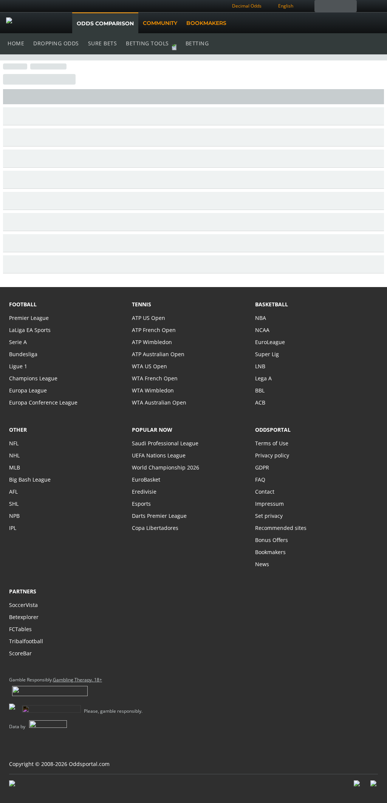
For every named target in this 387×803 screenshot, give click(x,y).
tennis (141, 304)
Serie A (18, 342)
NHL (14, 455)
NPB (14, 515)
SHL (14, 503)
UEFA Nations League (159, 455)
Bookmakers (206, 23)
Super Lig (267, 354)
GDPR (262, 467)
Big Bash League (30, 479)
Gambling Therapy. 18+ (77, 680)
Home (16, 43)
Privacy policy (272, 455)
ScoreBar (20, 653)
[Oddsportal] (44, 23)
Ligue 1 (18, 366)
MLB (14, 467)
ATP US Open (148, 317)
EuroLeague (270, 342)
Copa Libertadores (155, 527)
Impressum (269, 503)
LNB (260, 366)
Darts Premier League (159, 515)
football (23, 304)
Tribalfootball (26, 641)
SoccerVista (23, 604)
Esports (141, 503)
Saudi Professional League (165, 443)
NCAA (262, 330)
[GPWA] (19, 784)
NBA (260, 317)
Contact (264, 491)
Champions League (33, 378)
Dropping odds (56, 43)
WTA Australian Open (159, 402)
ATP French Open (154, 330)
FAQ (260, 479)
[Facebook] (357, 787)
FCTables (20, 629)
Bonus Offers (271, 540)
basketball (271, 304)
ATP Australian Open (158, 354)
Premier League (29, 317)
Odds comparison (105, 23)
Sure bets (102, 43)
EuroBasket (146, 479)
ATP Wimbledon (152, 342)
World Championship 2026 (165, 467)
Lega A (263, 378)
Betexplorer (24, 617)
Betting (197, 43)
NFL (14, 443)
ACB (260, 402)
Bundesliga (23, 354)
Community (160, 23)
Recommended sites (281, 527)
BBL (260, 390)
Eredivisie (144, 491)
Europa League (28, 390)
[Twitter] (374, 787)
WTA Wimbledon (153, 390)
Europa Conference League (43, 402)
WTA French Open (155, 378)
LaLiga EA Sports (30, 330)
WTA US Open (149, 366)
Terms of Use (271, 443)
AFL (13, 491)
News (262, 564)
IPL (12, 527)
